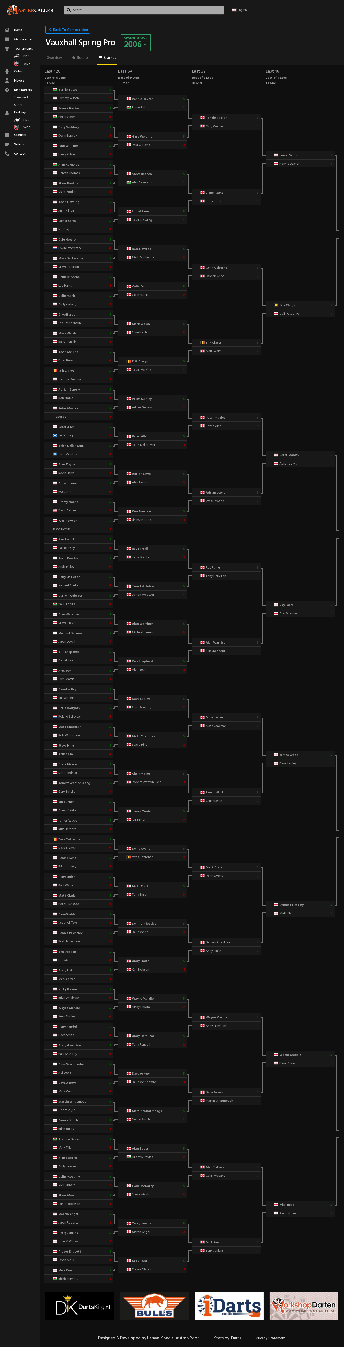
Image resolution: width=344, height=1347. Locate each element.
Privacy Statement (271, 1338)
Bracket (109, 58)
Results (82, 58)
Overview (54, 58)
